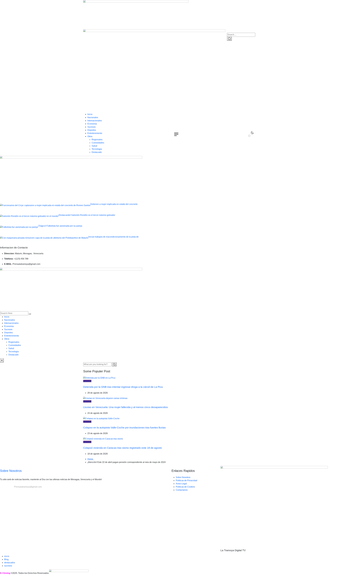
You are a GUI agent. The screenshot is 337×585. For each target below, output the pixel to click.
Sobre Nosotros (11, 470)
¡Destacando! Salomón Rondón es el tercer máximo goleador (86, 215)
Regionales (97, 139)
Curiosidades (98, 143)
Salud (94, 146)
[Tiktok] (4, 492)
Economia (92, 124)
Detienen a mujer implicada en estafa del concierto (114, 204)
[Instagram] (3, 492)
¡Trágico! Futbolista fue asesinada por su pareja (60, 226)
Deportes (91, 130)
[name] (136, 14)
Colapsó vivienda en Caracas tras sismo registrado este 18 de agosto (122, 447)
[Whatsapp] (5, 492)
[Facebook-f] (1, 492)
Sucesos (91, 127)
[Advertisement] (168, 93)
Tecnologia (97, 149)
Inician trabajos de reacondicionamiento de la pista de (113, 237)
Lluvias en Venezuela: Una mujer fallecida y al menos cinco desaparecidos (125, 407)
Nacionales (92, 117)
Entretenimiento (94, 133)
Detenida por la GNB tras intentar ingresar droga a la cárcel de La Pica (123, 387)
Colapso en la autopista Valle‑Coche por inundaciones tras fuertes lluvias (124, 427)
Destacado (97, 152)
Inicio (89, 114)
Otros (89, 136)
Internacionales (94, 120)
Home (90, 459)
